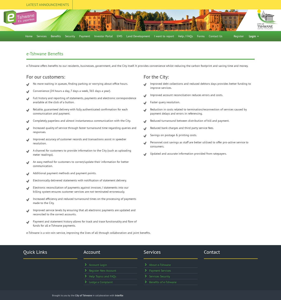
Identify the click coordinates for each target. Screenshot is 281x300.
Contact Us (215, 36)
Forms (201, 36)
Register (239, 36)
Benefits (56, 36)
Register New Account (102, 270)
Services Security (159, 276)
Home (29, 36)
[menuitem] (29, 36)
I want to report (164, 36)
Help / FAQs (185, 36)
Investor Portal (103, 36)
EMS (119, 36)
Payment (84, 36)
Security (70, 36)
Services (42, 36)
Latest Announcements (47, 4)
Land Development (138, 36)
